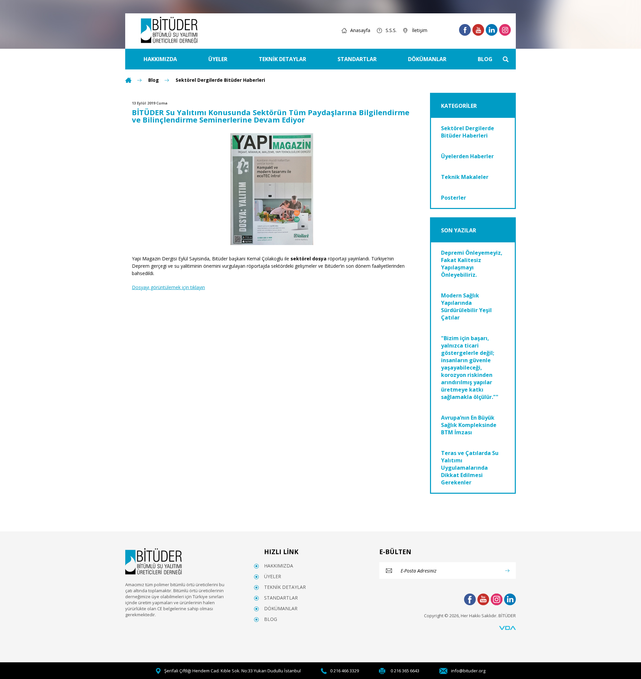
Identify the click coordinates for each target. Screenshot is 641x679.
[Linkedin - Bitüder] (491, 30)
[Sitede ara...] (505, 59)
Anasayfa (360, 30)
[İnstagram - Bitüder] (505, 30)
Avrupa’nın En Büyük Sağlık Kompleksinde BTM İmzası (468, 425)
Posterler (453, 197)
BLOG (485, 59)
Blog (153, 80)
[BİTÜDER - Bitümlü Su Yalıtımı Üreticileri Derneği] (169, 30)
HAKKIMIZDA (160, 59)
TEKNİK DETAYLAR (282, 59)
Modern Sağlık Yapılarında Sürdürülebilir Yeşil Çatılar (466, 306)
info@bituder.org (468, 671)
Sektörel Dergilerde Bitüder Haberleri (220, 80)
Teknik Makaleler (464, 177)
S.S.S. (391, 30)
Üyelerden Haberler (467, 156)
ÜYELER (217, 59)
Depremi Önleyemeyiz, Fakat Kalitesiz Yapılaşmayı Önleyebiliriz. (471, 263)
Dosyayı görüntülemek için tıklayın (168, 287)
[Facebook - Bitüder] (465, 30)
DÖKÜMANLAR (427, 59)
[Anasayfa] (128, 80)
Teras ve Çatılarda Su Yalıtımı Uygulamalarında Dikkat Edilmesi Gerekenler (469, 467)
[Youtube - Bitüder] (478, 30)
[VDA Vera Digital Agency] (507, 628)
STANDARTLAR (357, 59)
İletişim (419, 30)
